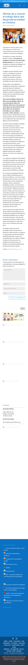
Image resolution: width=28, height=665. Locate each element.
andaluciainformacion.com (14, 249)
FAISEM (7, 568)
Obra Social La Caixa (11, 564)
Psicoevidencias (10, 571)
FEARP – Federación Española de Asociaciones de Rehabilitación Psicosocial (14, 595)
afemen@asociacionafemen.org (11, 422)
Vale (14, 662)
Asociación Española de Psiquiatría (15, 585)
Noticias (12, 25)
